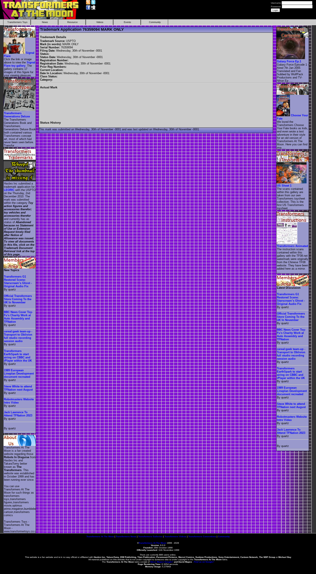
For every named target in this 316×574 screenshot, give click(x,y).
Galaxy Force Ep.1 (289, 61)
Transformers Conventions (202, 536)
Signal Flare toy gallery (19, 64)
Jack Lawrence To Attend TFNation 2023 (18, 414)
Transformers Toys (17, 22)
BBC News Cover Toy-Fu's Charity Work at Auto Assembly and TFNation (18, 316)
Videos (99, 22)
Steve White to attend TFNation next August (18, 388)
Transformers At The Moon (100, 536)
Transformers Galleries (150, 536)
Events (127, 22)
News (45, 22)
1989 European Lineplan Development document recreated (19, 373)
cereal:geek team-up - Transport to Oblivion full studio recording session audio (18, 336)
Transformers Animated (292, 246)
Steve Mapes (157, 562)
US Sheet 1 (284, 185)
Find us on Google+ (204, 562)
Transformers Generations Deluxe (17, 115)
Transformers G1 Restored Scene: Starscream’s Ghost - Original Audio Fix (18, 281)
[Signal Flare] (14, 52)
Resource (72, 22)
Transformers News (126, 536)
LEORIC (9, 190)
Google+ (168, 562)
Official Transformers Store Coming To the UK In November (18, 299)
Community (155, 22)
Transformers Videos (175, 536)
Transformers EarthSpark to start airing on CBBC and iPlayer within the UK (18, 355)
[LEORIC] (20, 180)
